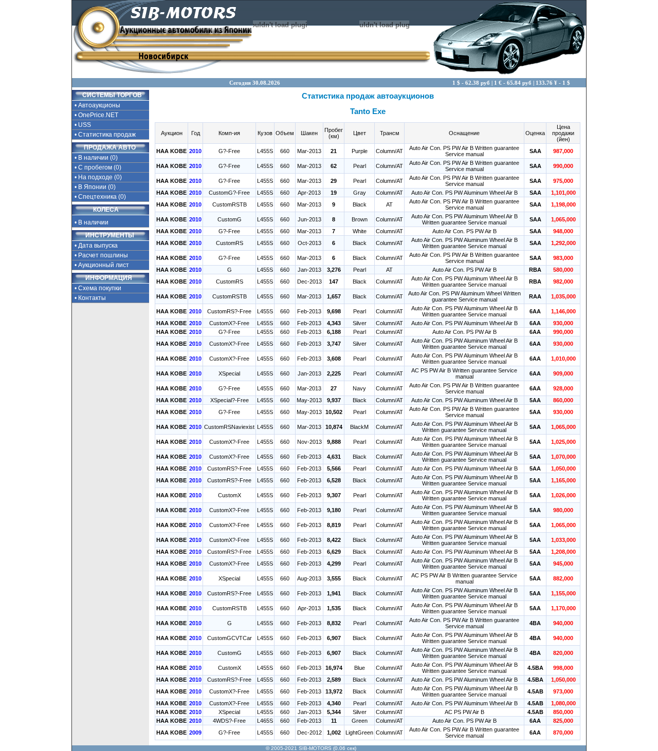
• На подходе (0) (98, 177)
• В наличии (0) (96, 157)
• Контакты (90, 298)
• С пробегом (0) (98, 167)
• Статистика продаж (105, 134)
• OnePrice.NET (96, 115)
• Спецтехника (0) (100, 196)
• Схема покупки (98, 288)
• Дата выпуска (96, 245)
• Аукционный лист (102, 265)
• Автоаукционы (97, 105)
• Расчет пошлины (101, 255)
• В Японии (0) (95, 187)
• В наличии (91, 222)
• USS (83, 124)
